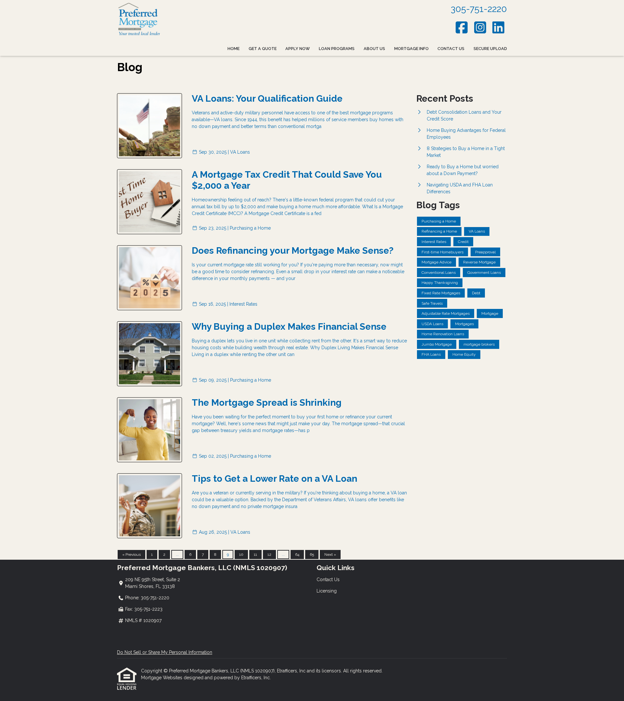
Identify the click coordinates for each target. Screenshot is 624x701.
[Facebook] (462, 27)
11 (255, 554)
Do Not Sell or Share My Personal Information (164, 652)
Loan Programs (337, 48)
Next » (330, 554)
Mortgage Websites (162, 677)
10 (241, 554)
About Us (374, 48)
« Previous (131, 554)
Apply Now (297, 48)
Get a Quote (263, 48)
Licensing (327, 590)
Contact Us (450, 48)
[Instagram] (480, 27)
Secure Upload (490, 48)
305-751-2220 (479, 9)
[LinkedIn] (498, 27)
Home (234, 48)
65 (312, 554)
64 (297, 554)
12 (269, 554)
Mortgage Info (411, 48)
